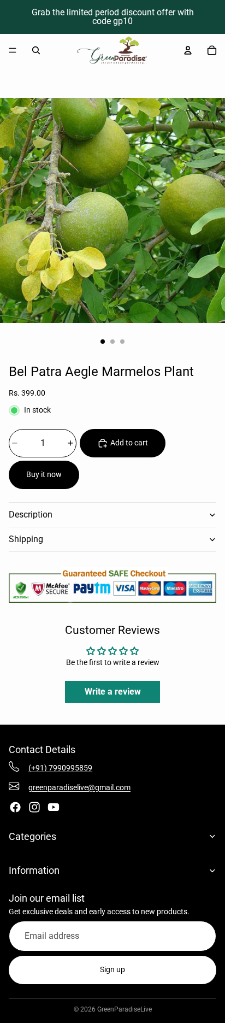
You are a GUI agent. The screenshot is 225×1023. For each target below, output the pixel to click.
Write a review (113, 691)
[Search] (36, 50)
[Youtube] (53, 807)
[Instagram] (34, 807)
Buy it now (44, 474)
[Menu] (12, 50)
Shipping (26, 539)
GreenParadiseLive (124, 1009)
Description (30, 514)
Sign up (112, 969)
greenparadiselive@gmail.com (79, 787)
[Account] (188, 50)
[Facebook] (15, 807)
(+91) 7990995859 (60, 767)
